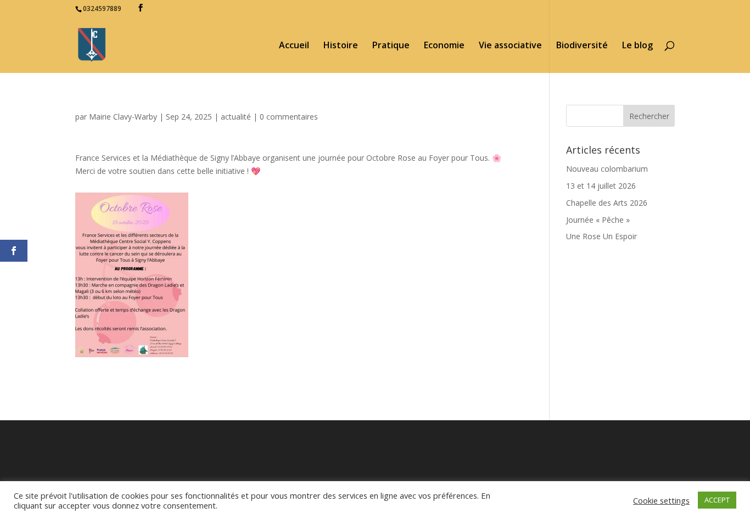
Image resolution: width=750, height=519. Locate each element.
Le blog (637, 46)
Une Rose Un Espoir (601, 236)
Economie (444, 46)
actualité (236, 116)
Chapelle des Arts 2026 (606, 203)
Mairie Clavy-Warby (123, 116)
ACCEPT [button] (717, 500)
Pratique (391, 46)
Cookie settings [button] (661, 500)
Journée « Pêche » (598, 220)
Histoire (340, 46)
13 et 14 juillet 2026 (601, 185)
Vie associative (510, 46)
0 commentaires (289, 116)
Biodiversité (582, 46)
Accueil (294, 46)
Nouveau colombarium (607, 168)
